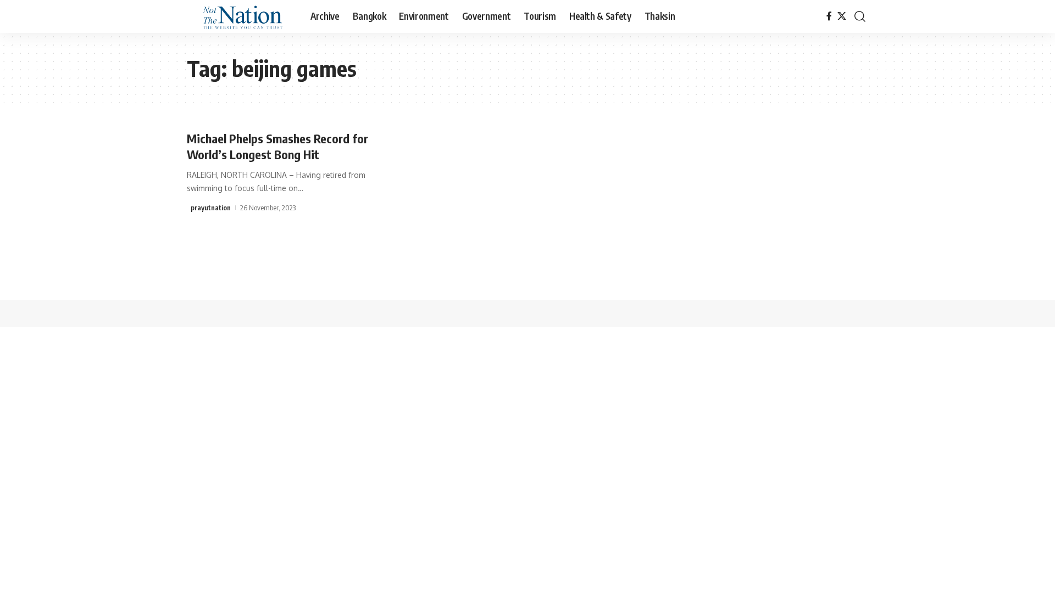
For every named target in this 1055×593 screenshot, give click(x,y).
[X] (842, 16)
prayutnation (211, 207)
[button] (859, 16)
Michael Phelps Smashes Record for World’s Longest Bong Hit (277, 146)
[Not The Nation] (240, 16)
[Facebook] (829, 16)
